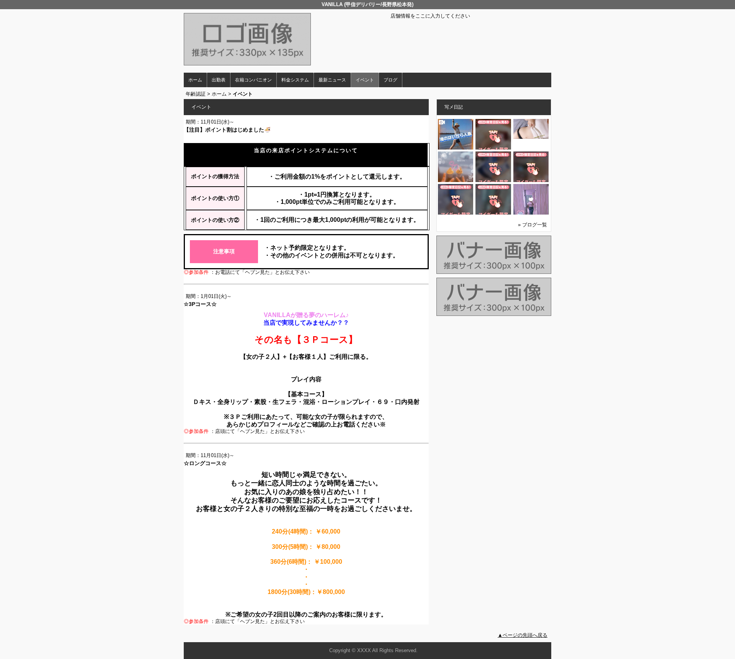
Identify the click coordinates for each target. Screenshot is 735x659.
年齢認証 (196, 94)
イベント (365, 80)
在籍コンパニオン (253, 80)
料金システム (295, 80)
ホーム (195, 80)
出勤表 (218, 80)
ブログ (390, 80)
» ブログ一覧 (532, 225)
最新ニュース (332, 80)
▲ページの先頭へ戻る (522, 635)
